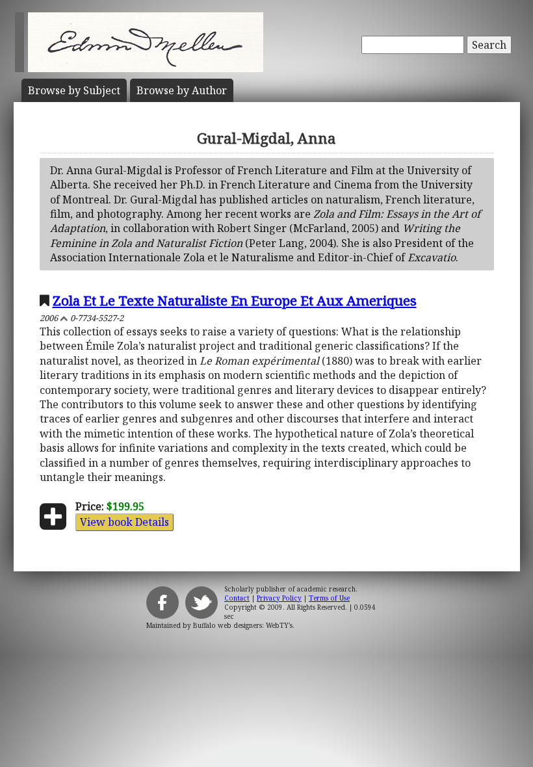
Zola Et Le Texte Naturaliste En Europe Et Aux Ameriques (235, 300)
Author (181, 90)
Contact (237, 598)
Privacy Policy (279, 598)
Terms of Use (329, 598)
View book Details (124, 522)
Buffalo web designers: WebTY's (242, 625)
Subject (74, 90)
